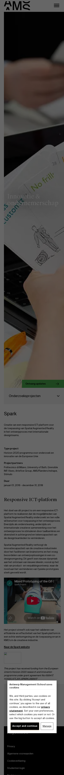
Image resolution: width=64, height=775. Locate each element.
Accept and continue (24, 725)
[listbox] (34, 396)
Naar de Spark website (17, 646)
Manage (47, 726)
